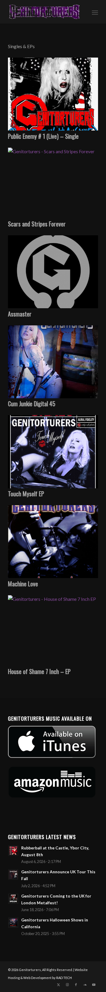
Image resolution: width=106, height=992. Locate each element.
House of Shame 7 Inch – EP (39, 671)
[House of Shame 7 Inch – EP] (53, 599)
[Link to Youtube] (93, 984)
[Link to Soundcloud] (84, 984)
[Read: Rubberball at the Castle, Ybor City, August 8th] (13, 850)
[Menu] (95, 12)
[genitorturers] (44, 12)
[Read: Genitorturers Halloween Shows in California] (13, 922)
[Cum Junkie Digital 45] (53, 396)
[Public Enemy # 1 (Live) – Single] (53, 128)
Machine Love (23, 583)
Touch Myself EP (26, 493)
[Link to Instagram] (67, 984)
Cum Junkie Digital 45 (31, 403)
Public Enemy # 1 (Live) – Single (43, 136)
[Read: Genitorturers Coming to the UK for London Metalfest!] (13, 898)
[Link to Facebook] (76, 984)
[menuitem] (95, 12)
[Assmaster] (53, 306)
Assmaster (20, 313)
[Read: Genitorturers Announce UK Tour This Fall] (13, 874)
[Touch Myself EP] (53, 486)
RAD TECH (64, 978)
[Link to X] (58, 984)
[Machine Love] (53, 576)
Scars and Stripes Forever (37, 223)
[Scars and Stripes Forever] (53, 151)
